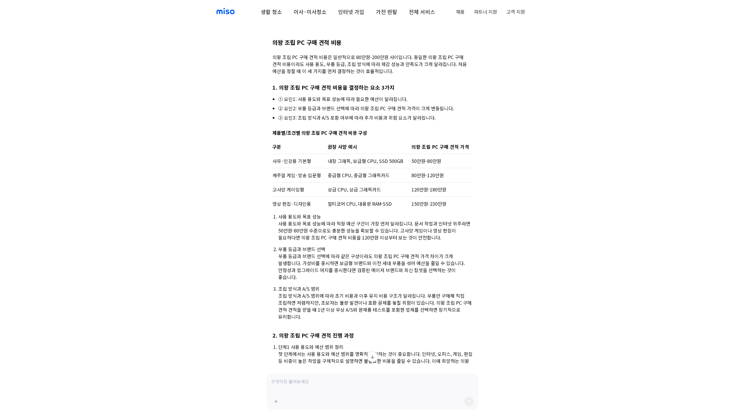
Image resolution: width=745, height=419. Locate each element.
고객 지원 (515, 11)
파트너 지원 (485, 11)
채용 (460, 11)
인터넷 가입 (351, 11)
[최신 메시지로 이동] (372, 356)
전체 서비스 (422, 11)
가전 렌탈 (386, 11)
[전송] (469, 401)
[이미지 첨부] (276, 401)
